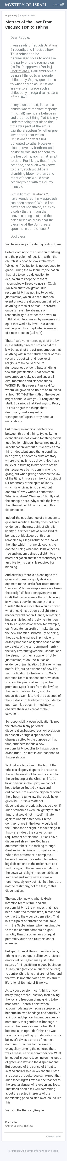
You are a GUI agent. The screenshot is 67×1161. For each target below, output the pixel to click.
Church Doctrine (14, 1125)
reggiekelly (11, 15)
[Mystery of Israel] (26, 5)
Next (58, 1136)
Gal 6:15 (36, 333)
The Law (28, 1125)
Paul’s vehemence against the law (37, 340)
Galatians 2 (39, 194)
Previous (50, 1136)
